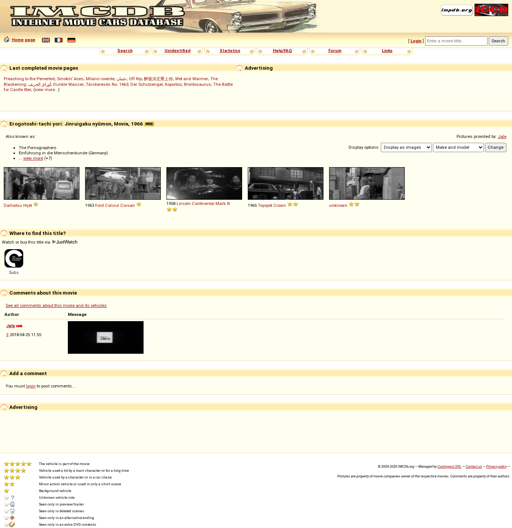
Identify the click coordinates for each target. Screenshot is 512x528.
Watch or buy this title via (26, 242)
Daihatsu (13, 205)
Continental (203, 203)
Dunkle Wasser (68, 84)
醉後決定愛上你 (158, 78)
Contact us (474, 466)
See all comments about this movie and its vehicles (56, 305)
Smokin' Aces (70, 78)
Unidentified (177, 50)
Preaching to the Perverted (29, 78)
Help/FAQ (282, 50)
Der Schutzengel (146, 84)
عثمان (122, 78)
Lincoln (184, 203)
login (31, 386)
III (228, 203)
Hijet (27, 205)
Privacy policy (496, 466)
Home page (23, 39)
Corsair (127, 205)
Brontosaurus (197, 84)
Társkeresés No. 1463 (107, 84)
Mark (221, 203)
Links (387, 50)
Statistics (230, 50)
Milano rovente (100, 78)
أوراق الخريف (39, 84)
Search (125, 50)
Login (416, 40)
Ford (99, 205)
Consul (112, 205)
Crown (279, 205)
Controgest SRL (449, 466)
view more (33, 158)
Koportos (173, 84)
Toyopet (265, 205)
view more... (46, 89)
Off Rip (135, 78)
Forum (334, 50)
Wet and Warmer (191, 78)
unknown (338, 205)
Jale (502, 136)
